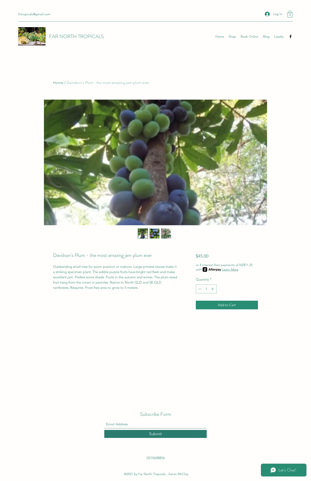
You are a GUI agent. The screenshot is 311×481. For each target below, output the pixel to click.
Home (58, 82)
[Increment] (213, 289)
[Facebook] (290, 36)
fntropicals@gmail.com (34, 14)
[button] (290, 14)
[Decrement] (199, 289)
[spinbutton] (206, 289)
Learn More (230, 269)
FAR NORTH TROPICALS (76, 36)
